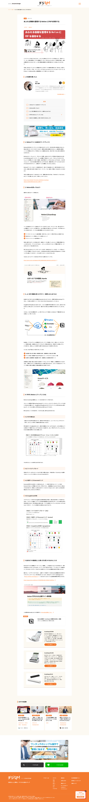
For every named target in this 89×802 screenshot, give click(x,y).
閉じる (86, 791)
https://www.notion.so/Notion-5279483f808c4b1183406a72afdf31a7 (39, 580)
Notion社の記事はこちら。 (46, 612)
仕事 (12, 9)
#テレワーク (35, 722)
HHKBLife (63, 787)
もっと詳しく (50, 644)
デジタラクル (63, 788)
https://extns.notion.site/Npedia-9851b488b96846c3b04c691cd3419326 (40, 260)
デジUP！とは (46, 778)
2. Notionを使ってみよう (33, 108)
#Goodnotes (24, 724)
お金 (54, 785)
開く (61, 114)
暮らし (54, 783)
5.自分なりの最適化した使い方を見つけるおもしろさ (39, 118)
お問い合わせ (63, 780)
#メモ (47, 722)
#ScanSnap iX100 (63, 724)
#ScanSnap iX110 (63, 722)
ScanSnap (37, 715)
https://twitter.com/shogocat (31, 576)
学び (22, 715)
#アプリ (25, 27)
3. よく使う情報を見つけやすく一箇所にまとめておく (39, 111)
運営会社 (62, 778)
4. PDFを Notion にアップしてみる (35, 114)
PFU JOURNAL (64, 785)
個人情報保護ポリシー (76, 778)
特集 (54, 780)
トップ (9, 9)
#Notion (30, 27)
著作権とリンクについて (76, 780)
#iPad (20, 724)
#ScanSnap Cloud (36, 724)
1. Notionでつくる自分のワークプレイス (36, 104)
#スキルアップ (21, 722)
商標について (74, 783)
